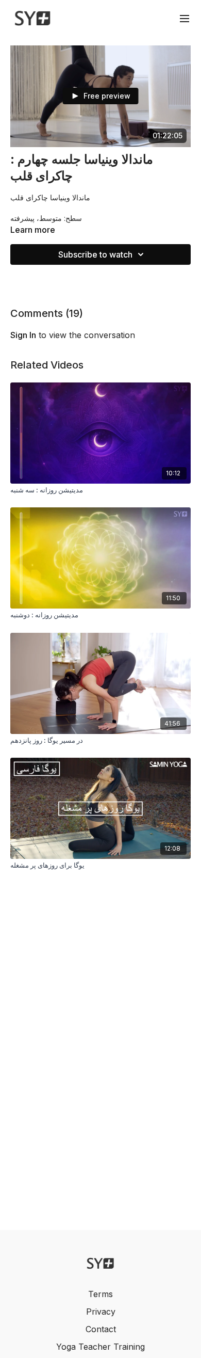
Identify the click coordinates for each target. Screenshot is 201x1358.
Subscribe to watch (95, 254)
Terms (100, 1294)
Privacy (100, 1311)
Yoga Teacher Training (100, 1346)
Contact (101, 1329)
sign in (23, 335)
